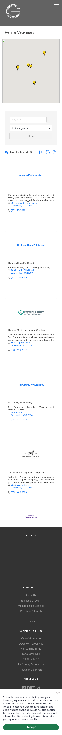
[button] (44, 53)
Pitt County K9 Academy (20, 402)
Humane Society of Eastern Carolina (26, 330)
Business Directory (31, 600)
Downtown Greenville (31, 643)
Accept (31, 727)
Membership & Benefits (31, 606)
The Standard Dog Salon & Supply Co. (27, 472)
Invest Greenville (31, 654)
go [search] (32, 136)
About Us (31, 595)
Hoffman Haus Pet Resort (21, 263)
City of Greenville (31, 638)
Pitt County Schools (31, 669)
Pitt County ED (31, 659)
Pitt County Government (31, 664)
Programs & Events (31, 611)
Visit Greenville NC (31, 648)
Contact (31, 621)
